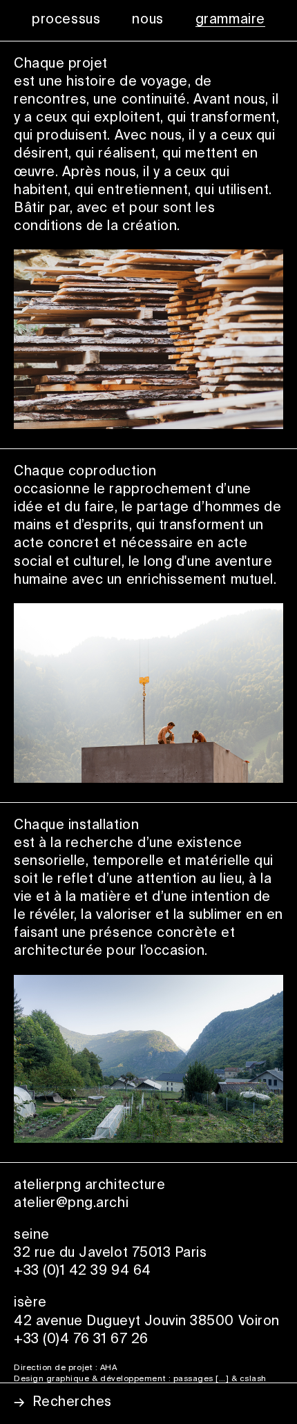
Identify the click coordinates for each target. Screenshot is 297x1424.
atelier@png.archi (71, 1203)
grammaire (230, 19)
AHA (108, 1368)
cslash (253, 1379)
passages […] (201, 1379)
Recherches (72, 1402)
